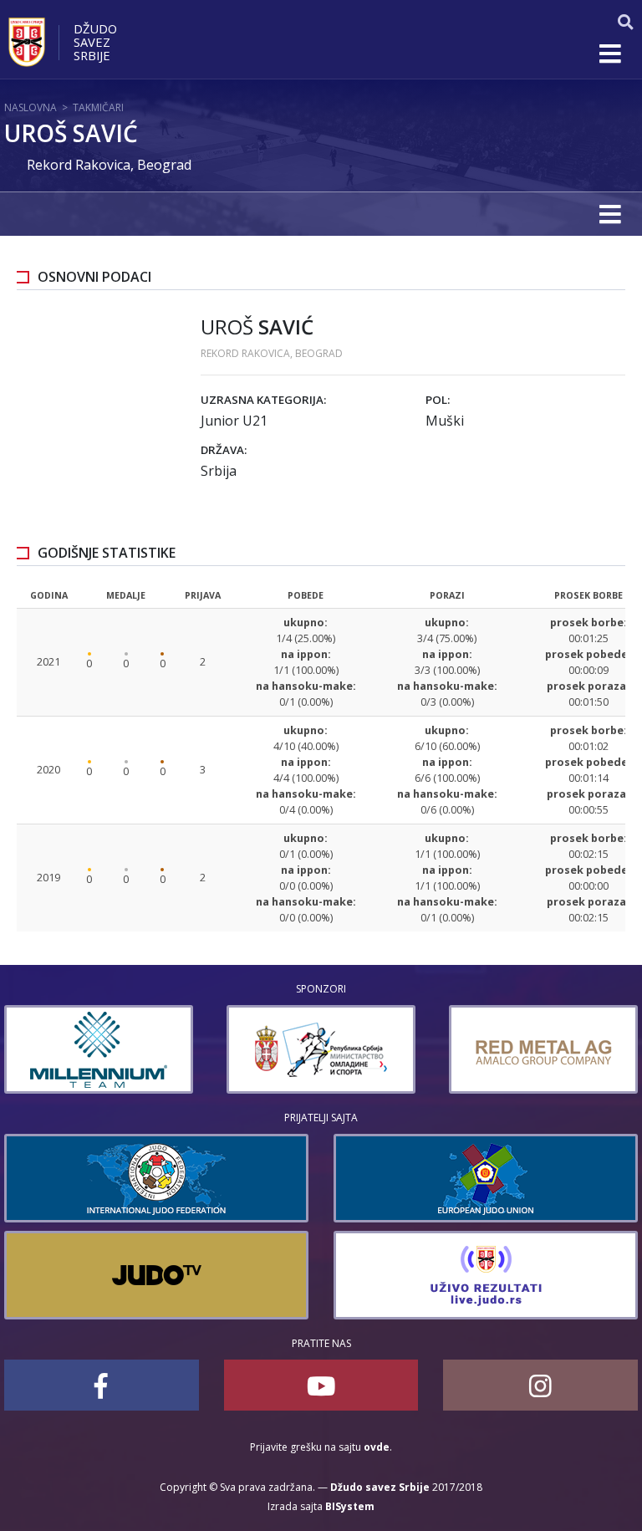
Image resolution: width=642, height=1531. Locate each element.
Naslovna (30, 107)
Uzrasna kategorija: (263, 399)
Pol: (437, 399)
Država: (224, 449)
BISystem (349, 1506)
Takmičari (98, 107)
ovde (377, 1447)
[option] (98, 1049)
